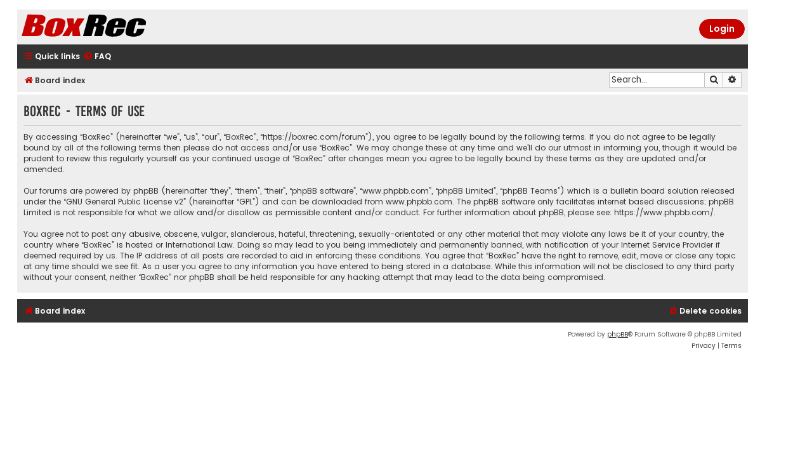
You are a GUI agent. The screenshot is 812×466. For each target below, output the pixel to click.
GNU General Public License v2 (124, 201)
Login (722, 28)
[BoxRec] (115, 27)
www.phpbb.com (419, 201)
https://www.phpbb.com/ (664, 212)
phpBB (617, 334)
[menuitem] (97, 56)
